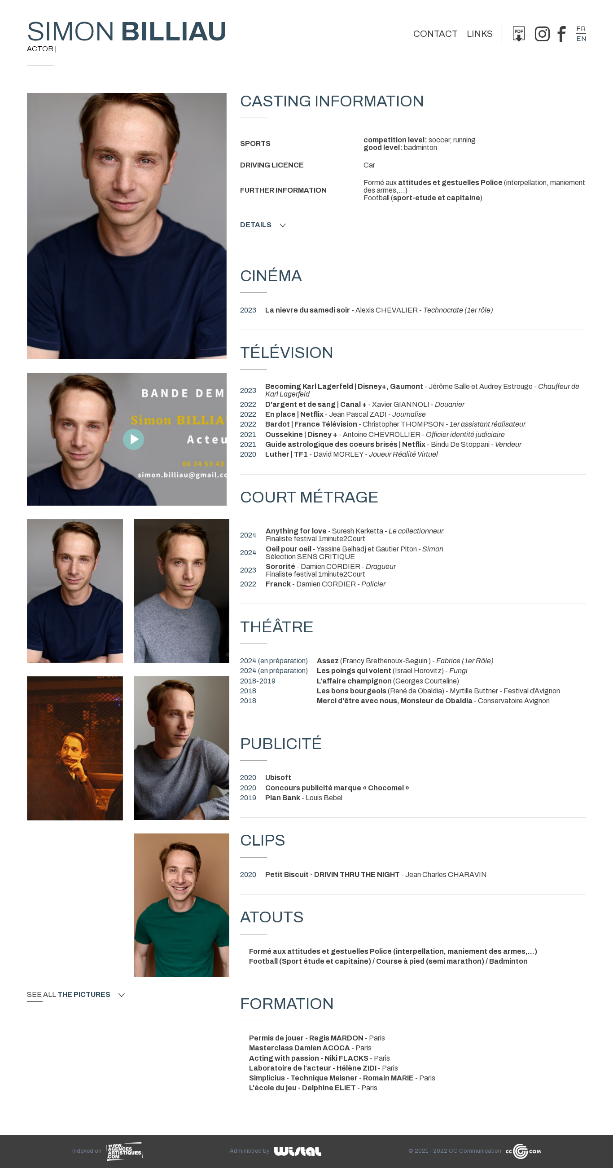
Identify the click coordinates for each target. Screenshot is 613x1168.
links (480, 34)
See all (68, 994)
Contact (435, 34)
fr (581, 28)
